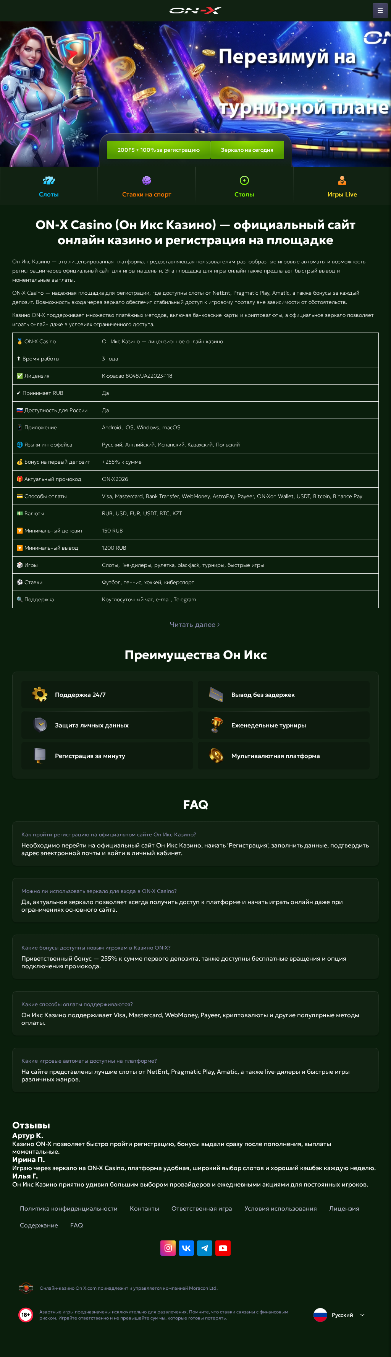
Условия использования (280, 1208)
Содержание (39, 1225)
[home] (195, 10)
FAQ (76, 1225)
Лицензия (344, 1208)
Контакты (144, 1208)
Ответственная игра (201, 1208)
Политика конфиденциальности (69, 1208)
